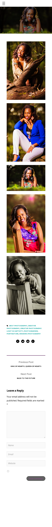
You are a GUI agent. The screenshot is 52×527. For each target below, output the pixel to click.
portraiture (13, 334)
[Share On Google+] (33, 340)
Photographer (31, 331)
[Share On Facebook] (17, 340)
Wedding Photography (30, 334)
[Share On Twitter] (22, 340)
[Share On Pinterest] (27, 340)
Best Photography (18, 326)
